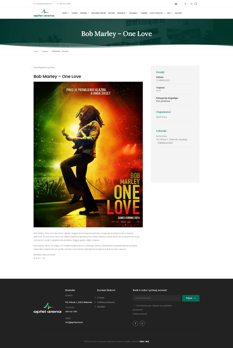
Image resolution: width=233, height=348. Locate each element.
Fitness (75, 13)
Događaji (133, 13)
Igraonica (121, 13)
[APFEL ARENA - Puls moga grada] (44, 13)
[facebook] (185, 3)
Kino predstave (163, 101)
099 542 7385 (71, 311)
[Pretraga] (196, 3)
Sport (64, 13)
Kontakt (178, 13)
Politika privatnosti (140, 313)
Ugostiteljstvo (156, 13)
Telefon (69, 307)
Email (68, 318)
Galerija (144, 13)
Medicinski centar (98, 13)
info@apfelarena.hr (74, 322)
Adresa (69, 295)
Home (36, 51)
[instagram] (191, 3)
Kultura (111, 13)
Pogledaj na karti (165, 143)
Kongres (83, 13)
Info (169, 13)
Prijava (189, 298)
